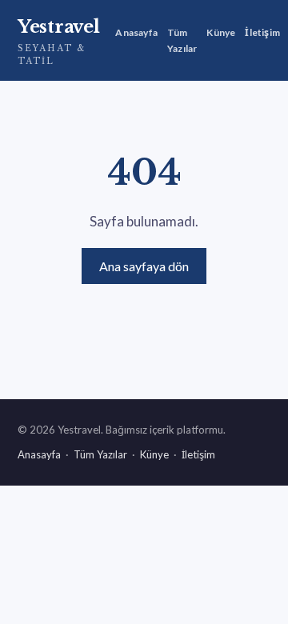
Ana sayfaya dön (144, 266)
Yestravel (58, 41)
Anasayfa (136, 32)
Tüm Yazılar (182, 40)
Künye (220, 32)
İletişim (262, 32)
